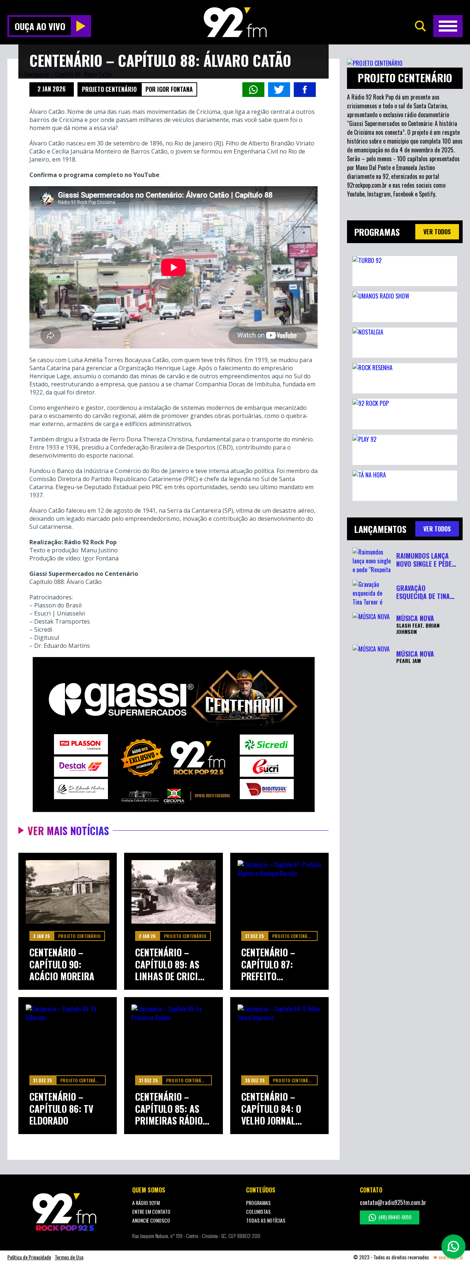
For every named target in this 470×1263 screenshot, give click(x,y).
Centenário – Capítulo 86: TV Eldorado (61, 1109)
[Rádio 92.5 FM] (235, 22)
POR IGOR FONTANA (169, 89)
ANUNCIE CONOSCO (151, 1220)
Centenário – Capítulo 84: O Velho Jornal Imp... (271, 1109)
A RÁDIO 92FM (146, 1202)
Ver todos (437, 231)
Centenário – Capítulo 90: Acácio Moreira (61, 964)
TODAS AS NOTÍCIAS (265, 1220)
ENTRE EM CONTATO (151, 1211)
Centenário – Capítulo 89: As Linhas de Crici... (170, 964)
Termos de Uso (69, 1257)
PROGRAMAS (258, 1202)
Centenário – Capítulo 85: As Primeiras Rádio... (172, 1109)
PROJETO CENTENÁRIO (109, 89)
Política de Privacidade (29, 1257)
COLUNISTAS (258, 1211)
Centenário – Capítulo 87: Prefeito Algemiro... (268, 964)
